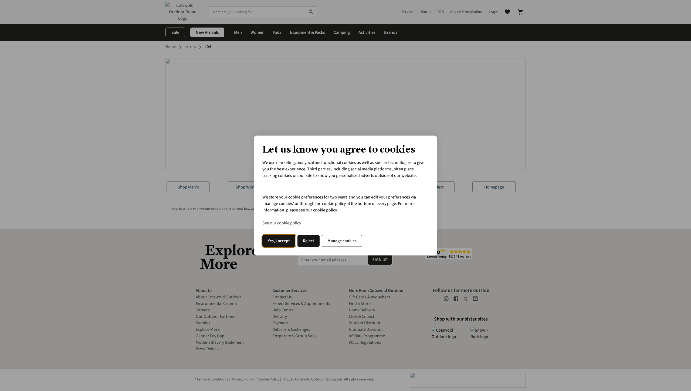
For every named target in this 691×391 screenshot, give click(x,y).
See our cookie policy (281, 223)
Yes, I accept (279, 241)
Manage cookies (342, 241)
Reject (308, 241)
